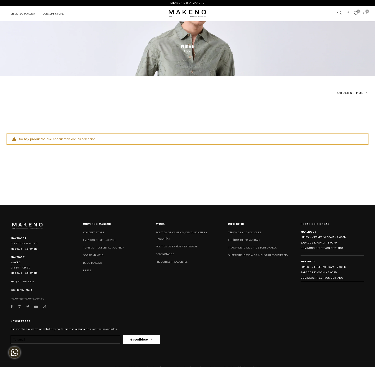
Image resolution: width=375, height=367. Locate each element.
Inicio (187, 51)
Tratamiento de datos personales (252, 247)
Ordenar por (351, 93)
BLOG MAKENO (92, 262)
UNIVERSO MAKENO (22, 13)
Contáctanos (165, 254)
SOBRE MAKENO (93, 255)
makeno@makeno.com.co (27, 298)
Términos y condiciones (244, 232)
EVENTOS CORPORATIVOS (99, 240)
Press (87, 270)
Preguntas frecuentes (172, 261)
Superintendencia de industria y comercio (258, 255)
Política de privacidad (244, 240)
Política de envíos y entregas (177, 246)
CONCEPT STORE (53, 13)
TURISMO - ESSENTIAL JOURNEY (103, 247)
